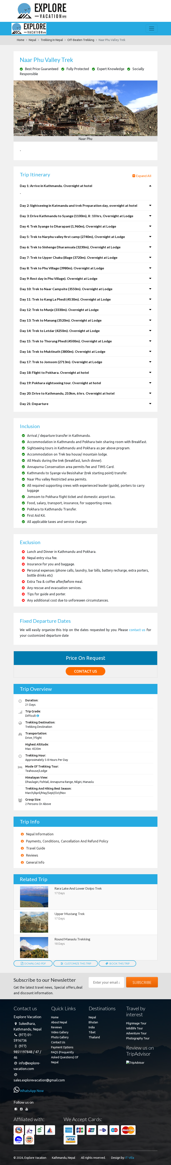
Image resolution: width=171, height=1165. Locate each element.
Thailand (94, 1037)
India (92, 1027)
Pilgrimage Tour (136, 1023)
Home (20, 40)
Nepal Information (40, 834)
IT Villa (129, 1157)
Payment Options (62, 1047)
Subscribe (142, 982)
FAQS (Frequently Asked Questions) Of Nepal (64, 1057)
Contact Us (58, 1042)
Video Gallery (59, 1032)
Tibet (92, 1032)
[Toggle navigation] (151, 28)
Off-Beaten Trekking (80, 40)
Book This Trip (119, 963)
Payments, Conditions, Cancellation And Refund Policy (67, 841)
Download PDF (35, 963)
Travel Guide (35, 848)
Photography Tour (138, 1038)
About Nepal (59, 1022)
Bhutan (93, 1022)
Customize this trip (77, 963)
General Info (35, 862)
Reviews (32, 855)
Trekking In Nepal (52, 40)
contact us (137, 630)
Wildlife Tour (134, 1028)
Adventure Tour (136, 1033)
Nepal (32, 40)
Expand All (143, 176)
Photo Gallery (60, 1037)
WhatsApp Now (31, 1091)
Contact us (85, 671)
